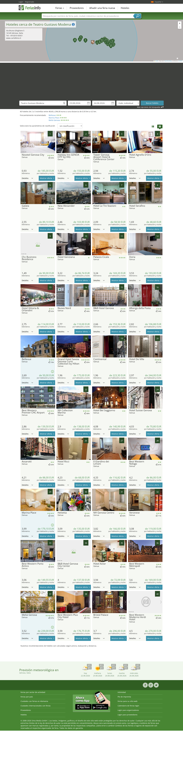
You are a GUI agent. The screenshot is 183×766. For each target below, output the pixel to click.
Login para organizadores (128, 710)
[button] (91, 40)
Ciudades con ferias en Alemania (34, 701)
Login (21, 2)
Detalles (25, 178)
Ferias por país (27, 697)
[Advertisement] (91, 80)
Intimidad (122, 692)
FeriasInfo (31, 7)
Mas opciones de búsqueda (148, 107)
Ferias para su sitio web (127, 701)
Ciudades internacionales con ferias (36, 706)
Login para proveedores (127, 714)
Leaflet (156, 60)
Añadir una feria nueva (102, 8)
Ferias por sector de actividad (33, 692)
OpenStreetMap (168, 60)
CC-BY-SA (180, 60)
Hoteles (125, 8)
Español (158, 2)
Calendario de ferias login (128, 706)
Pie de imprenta (124, 697)
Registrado (29, 2)
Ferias (59, 8)
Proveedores (77, 8)
